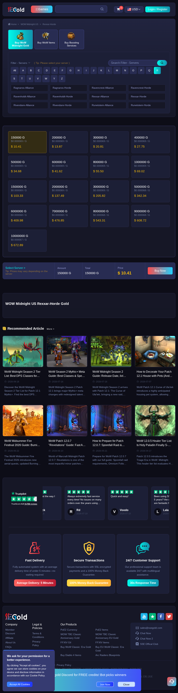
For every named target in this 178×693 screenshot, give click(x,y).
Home (15, 24)
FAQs (8, 647)
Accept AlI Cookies (20, 684)
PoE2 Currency (68, 629)
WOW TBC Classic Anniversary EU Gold (106, 636)
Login (151, 9)
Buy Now (160, 270)
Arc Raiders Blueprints (107, 655)
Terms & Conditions (38, 635)
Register (162, 9)
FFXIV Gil (65, 642)
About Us (10, 642)
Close (126, 684)
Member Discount (10, 631)
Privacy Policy (36, 643)
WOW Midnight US (31, 24)
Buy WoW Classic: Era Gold (75, 647)
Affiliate (9, 638)
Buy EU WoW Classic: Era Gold (109, 649)
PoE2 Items (101, 629)
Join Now (105, 684)
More (50, 329)
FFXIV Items (102, 642)
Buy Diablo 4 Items (70, 655)
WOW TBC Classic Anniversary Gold (70, 636)
